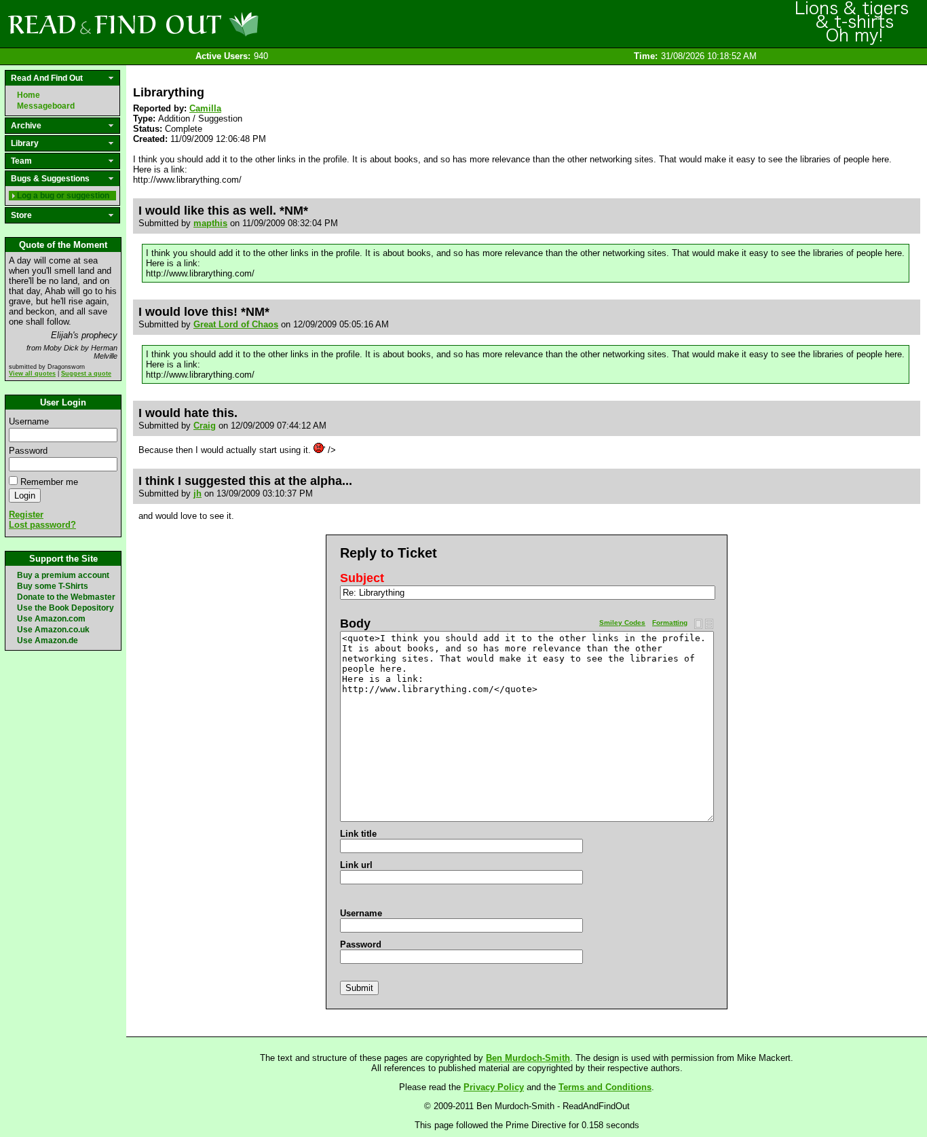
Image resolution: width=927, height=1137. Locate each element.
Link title (358, 834)
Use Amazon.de (47, 640)
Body (355, 623)
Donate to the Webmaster (66, 597)
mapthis (210, 223)
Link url (356, 865)
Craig (204, 425)
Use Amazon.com (51, 619)
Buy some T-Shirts (52, 586)
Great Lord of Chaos (235, 324)
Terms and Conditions (605, 1087)
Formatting (669, 622)
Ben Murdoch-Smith (528, 1058)
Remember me (49, 482)
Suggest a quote (86, 373)
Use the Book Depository (65, 608)
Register (26, 514)
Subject (362, 578)
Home (28, 95)
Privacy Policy (493, 1087)
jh (197, 493)
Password (28, 451)
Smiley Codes (622, 622)
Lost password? (42, 525)
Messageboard (46, 106)
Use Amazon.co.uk (53, 629)
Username (29, 421)
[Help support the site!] (852, 23)
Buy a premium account (63, 575)
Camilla (205, 108)
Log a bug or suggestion (63, 195)
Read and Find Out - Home (204, 24)
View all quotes (32, 373)
